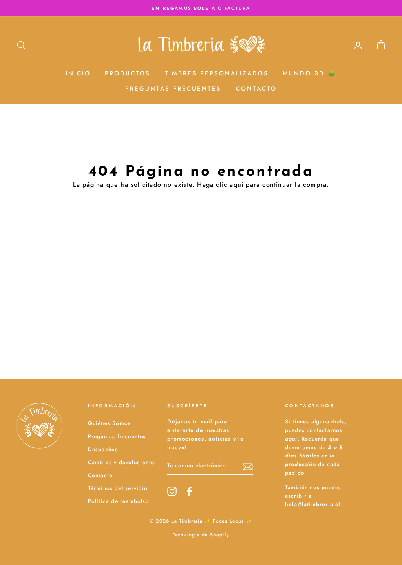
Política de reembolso (118, 501)
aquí (236, 184)
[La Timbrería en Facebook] (189, 491)
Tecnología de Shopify (201, 534)
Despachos (103, 449)
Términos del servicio (118, 488)
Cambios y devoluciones (121, 462)
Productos (127, 73)
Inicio (78, 73)
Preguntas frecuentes (117, 436)
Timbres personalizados (217, 73)
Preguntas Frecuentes (173, 88)
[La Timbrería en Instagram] (172, 491)
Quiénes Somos (109, 423)
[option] (201, 8)
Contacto (256, 88)
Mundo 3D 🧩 (309, 73)
